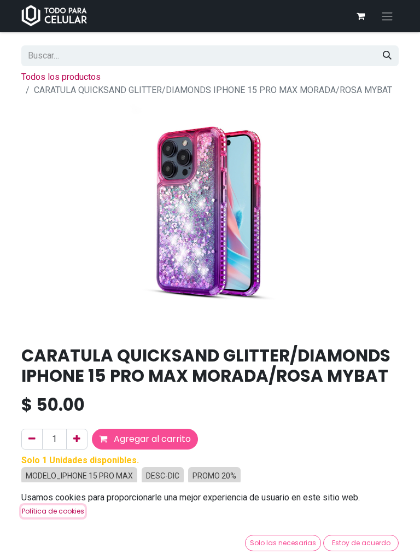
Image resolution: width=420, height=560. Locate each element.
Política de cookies (53, 511)
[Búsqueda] (387, 55)
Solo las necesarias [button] (283, 542)
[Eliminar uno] (32, 439)
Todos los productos (61, 77)
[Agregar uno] (77, 439)
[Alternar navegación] (387, 16)
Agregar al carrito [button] (151, 439)
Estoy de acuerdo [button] (361, 542)
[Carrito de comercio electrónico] (360, 16)
